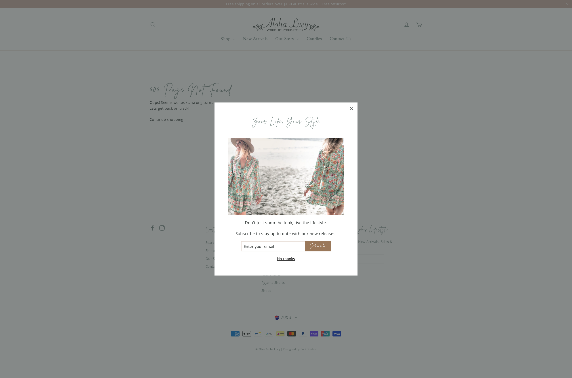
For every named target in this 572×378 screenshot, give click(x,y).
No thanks (286, 258)
